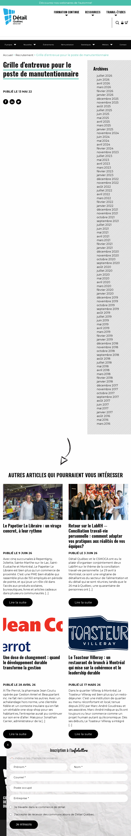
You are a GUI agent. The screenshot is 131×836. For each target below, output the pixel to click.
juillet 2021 (104, 224)
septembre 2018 (108, 355)
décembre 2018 (107, 343)
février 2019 (105, 335)
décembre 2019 (107, 297)
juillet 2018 (104, 362)
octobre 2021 (106, 217)
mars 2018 (104, 374)
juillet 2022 (104, 190)
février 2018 (105, 377)
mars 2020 (104, 286)
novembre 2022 (108, 182)
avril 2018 (103, 370)
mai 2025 (103, 118)
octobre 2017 (106, 393)
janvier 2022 (105, 205)
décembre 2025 (108, 98)
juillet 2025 (104, 110)
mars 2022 (104, 198)
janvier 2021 (105, 247)
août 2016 (103, 416)
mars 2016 (103, 423)
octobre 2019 (106, 305)
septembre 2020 (108, 263)
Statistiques (86, 45)
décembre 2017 (107, 385)
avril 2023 (103, 163)
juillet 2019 (104, 316)
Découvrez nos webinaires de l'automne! (65, 2)
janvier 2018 (105, 381)
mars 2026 (104, 87)
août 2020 (104, 267)
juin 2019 (103, 320)
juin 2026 (103, 79)
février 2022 (105, 202)
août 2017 (103, 400)
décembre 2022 (108, 179)
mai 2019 (102, 324)
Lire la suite (17, 602)
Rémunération (67, 45)
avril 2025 (103, 121)
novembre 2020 (108, 255)
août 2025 (104, 106)
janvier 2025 (105, 129)
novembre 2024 (108, 133)
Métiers (105, 45)
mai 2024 (103, 140)
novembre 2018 (107, 347)
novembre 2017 (107, 389)
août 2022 (104, 186)
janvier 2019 (105, 339)
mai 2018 (103, 366)
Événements (48, 45)
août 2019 (103, 312)
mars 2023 (104, 167)
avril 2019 (103, 328)
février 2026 (105, 91)
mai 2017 (102, 408)
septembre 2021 (108, 221)
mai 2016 (102, 419)
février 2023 (105, 171)
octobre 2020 (106, 259)
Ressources (92, 12)
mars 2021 (103, 240)
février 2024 (105, 148)
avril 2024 (103, 144)
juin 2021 (103, 228)
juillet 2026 (104, 75)
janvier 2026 (105, 94)
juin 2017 (103, 404)
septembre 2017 (108, 397)
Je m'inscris (24, 824)
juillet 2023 (104, 156)
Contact (123, 45)
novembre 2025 (108, 102)
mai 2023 (103, 160)
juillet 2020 (104, 270)
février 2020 (105, 289)
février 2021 (105, 244)
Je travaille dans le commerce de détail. (40, 807)
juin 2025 (103, 114)
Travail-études (116, 12)
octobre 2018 (106, 351)
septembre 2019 (108, 309)
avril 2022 (103, 194)
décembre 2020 (108, 251)
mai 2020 (103, 278)
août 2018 (103, 358)
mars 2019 (103, 331)
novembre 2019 (107, 301)
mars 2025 (104, 125)
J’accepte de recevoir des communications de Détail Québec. (54, 814)
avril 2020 (103, 282)
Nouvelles (28, 45)
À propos (8, 45)
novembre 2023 (108, 152)
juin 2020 (103, 274)
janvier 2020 (105, 293)
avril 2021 (103, 236)
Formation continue (66, 12)
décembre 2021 (107, 209)
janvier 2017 (105, 412)
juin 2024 (103, 136)
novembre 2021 (107, 213)
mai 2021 (102, 232)
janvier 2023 (105, 175)
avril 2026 (103, 83)
